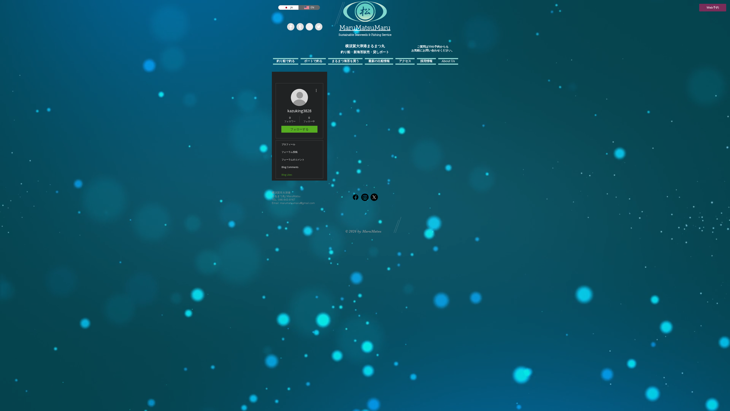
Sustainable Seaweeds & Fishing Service (365, 35)
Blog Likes (287, 174)
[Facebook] (355, 197)
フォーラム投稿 (290, 151)
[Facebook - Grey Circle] (290, 26)
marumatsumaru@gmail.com (297, 203)
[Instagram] (365, 197)
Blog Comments (290, 167)
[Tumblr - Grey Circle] (300, 26)
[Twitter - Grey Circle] (318, 26)
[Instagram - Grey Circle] (309, 26)
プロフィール (288, 144)
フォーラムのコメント (293, 159)
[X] (374, 197)
